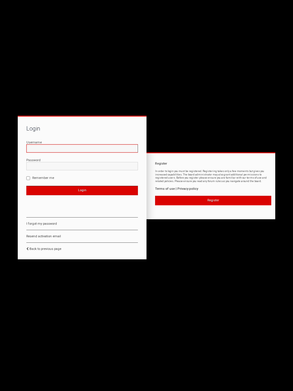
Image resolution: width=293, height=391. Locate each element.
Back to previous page (45, 249)
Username (34, 142)
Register (213, 200)
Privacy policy (187, 189)
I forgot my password (41, 224)
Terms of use (165, 189)
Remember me (42, 178)
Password (33, 160)
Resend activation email (43, 236)
